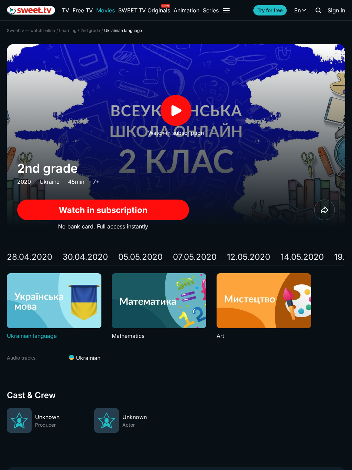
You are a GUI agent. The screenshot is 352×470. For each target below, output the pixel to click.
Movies (105, 10)
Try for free (270, 10)
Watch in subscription (103, 210)
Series (211, 10)
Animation (186, 10)
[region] (176, 306)
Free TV (83, 10)
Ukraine (49, 181)
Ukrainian (87, 357)
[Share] (324, 210)
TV (65, 10)
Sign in (336, 10)
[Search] (318, 10)
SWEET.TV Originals (144, 10)
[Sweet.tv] (31, 10)
